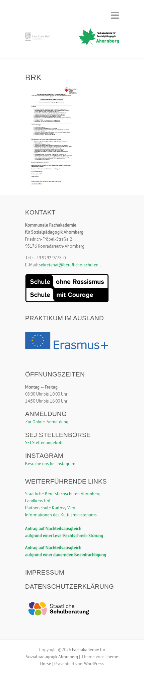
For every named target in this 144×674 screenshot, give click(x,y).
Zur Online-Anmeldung (46, 422)
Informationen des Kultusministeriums (61, 515)
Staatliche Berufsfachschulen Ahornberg (62, 494)
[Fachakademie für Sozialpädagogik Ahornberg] (72, 38)
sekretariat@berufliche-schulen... (70, 265)
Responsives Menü (115, 15)
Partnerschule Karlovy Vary (50, 508)
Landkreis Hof (38, 501)
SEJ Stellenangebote (44, 442)
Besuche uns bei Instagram (50, 464)
